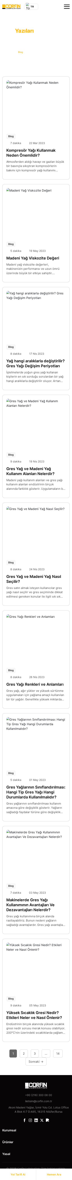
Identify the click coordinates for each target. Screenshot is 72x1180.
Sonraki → (36, 1061)
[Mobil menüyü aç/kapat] (67, 7)
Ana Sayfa (7, 52)
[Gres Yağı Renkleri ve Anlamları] (36, 638)
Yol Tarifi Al (18, 1174)
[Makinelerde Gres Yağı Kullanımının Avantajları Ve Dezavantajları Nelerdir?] (36, 854)
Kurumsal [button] (9, 1130)
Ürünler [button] (7, 1142)
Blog (11, 136)
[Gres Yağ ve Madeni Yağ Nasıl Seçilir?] (36, 530)
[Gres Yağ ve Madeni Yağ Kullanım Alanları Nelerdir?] (36, 422)
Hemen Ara (54, 1174)
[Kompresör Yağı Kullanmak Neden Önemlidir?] (36, 104)
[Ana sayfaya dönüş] (11, 6)
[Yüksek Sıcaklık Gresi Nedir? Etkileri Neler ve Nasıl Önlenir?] (36, 966)
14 (58, 1053)
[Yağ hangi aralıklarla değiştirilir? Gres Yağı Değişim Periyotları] (36, 315)
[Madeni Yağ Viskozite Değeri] (36, 212)
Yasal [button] (6, 1154)
